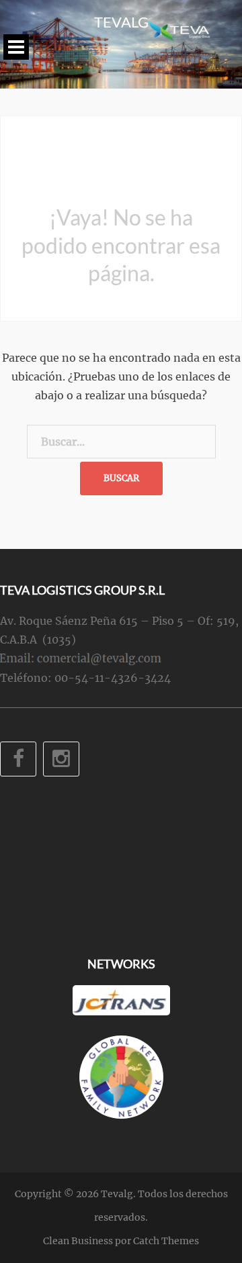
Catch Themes (166, 1241)
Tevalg (121, 22)
